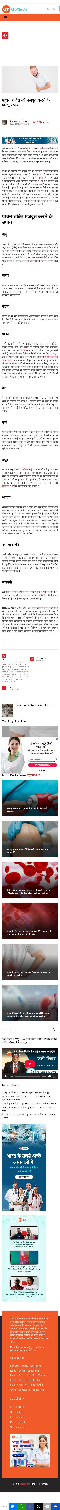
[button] (41, 745)
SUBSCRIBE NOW (42, 765)
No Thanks (42, 770)
